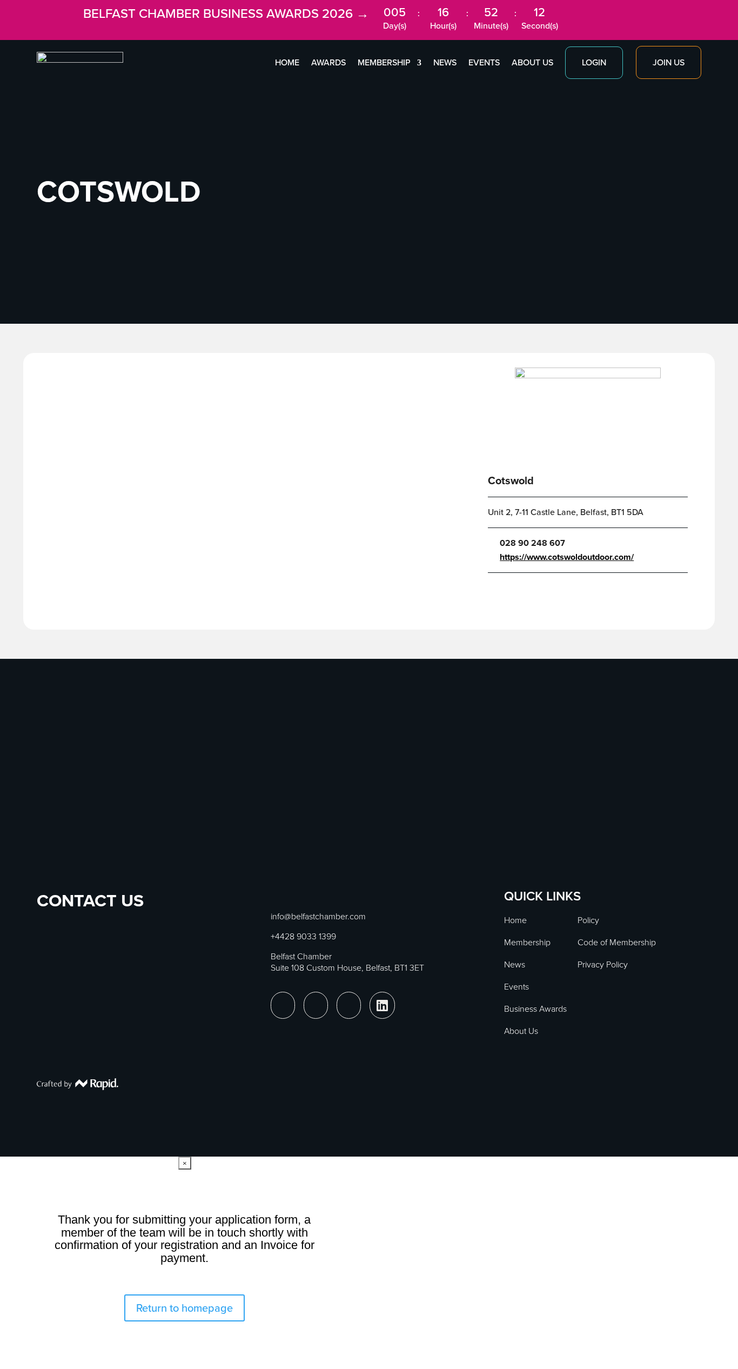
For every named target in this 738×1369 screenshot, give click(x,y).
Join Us (669, 62)
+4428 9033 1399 (303, 936)
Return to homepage (184, 1308)
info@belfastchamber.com (318, 916)
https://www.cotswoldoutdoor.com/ (567, 557)
